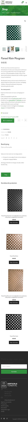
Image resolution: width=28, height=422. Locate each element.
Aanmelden (14, 371)
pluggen (3, 107)
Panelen (7, 135)
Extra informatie (6, 147)
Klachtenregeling (4, 405)
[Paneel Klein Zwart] (14, 321)
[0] (22, 2)
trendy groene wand (16, 98)
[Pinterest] (11, 138)
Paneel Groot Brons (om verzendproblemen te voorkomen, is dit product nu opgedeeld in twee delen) (14, 296)
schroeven (21, 106)
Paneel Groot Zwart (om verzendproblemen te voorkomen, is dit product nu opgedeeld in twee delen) (14, 216)
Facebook (1, 418)
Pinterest (4, 418)
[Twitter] (6, 138)
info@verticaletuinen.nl (9, 400)
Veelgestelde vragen (5, 409)
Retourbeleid (4, 407)
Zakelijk (2, 411)
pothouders (19, 100)
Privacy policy (4, 404)
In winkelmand (8, 120)
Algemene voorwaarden (6, 402)
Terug (5, 174)
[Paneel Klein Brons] (14, 241)
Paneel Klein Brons (14, 256)
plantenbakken (12, 100)
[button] (25, 21)
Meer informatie (14, 222)
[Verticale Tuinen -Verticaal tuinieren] (6, 2)
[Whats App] (16, 138)
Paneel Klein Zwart (14, 336)
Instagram (7, 418)
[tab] (14, 144)
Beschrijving (5, 144)
